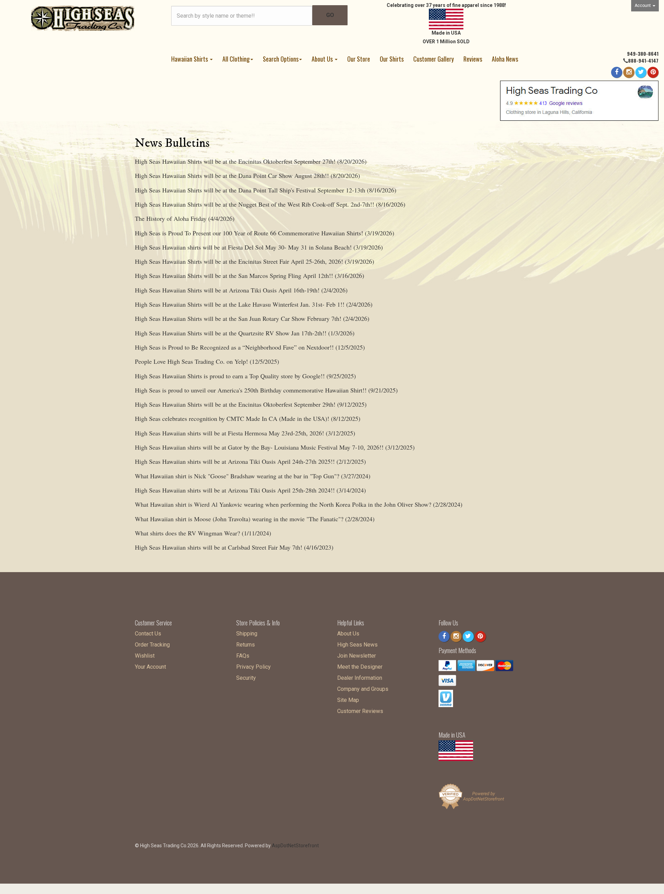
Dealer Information (359, 678)
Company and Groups (362, 689)
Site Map (348, 700)
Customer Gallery (433, 58)
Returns (245, 644)
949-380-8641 (642, 53)
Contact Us (148, 633)
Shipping (246, 633)
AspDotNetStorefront (295, 845)
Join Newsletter (356, 655)
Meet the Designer (359, 666)
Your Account (150, 666)
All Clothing (236, 58)
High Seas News (357, 644)
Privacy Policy (253, 666)
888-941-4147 (643, 60)
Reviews (472, 58)
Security (246, 678)
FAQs (242, 655)
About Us (323, 58)
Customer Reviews (360, 711)
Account (643, 5)
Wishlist (145, 655)
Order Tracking (152, 644)
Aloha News (505, 58)
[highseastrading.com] (83, 18)
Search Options (280, 58)
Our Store (358, 58)
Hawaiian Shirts (190, 58)
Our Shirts (392, 58)
